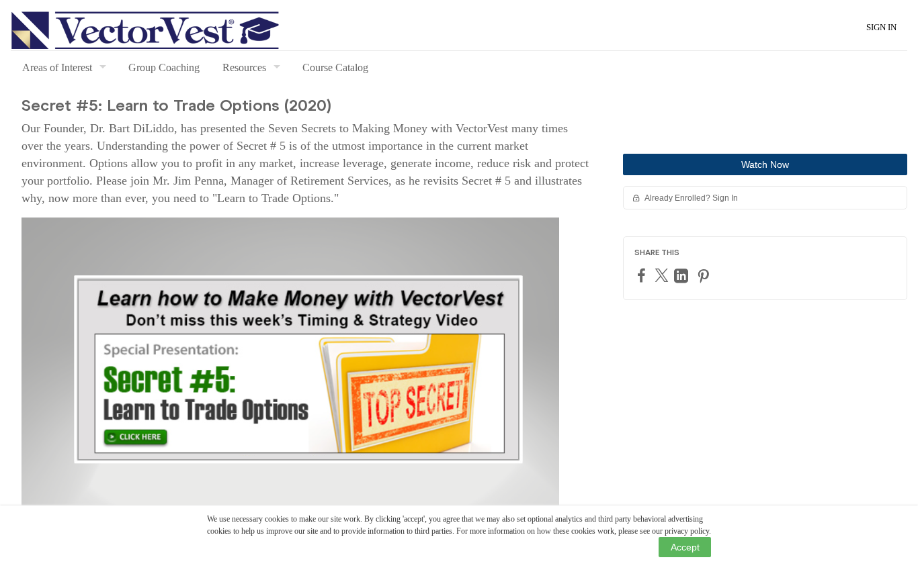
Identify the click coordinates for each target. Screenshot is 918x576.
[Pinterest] (705, 276)
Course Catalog (335, 67)
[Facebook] (643, 275)
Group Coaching (164, 67)
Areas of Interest (57, 67)
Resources (244, 67)
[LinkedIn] (683, 276)
